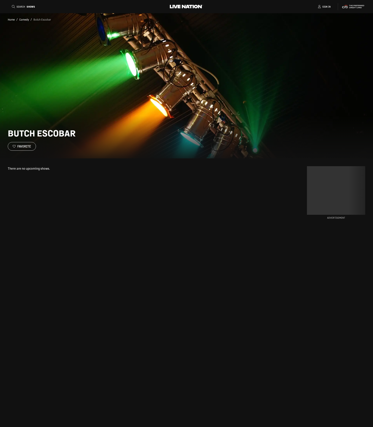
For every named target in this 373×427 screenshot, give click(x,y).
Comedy (24, 19)
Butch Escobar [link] (42, 19)
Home (11, 19)
